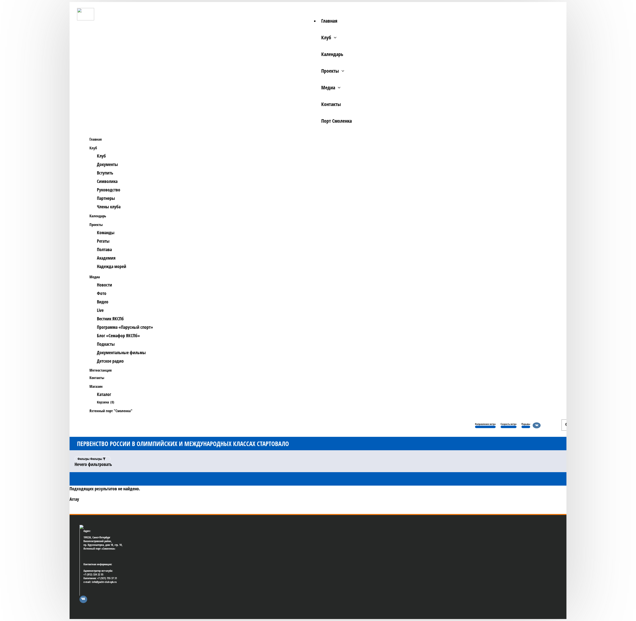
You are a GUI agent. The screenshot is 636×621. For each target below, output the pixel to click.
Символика (107, 181)
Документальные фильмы (121, 352)
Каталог (104, 394)
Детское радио (110, 361)
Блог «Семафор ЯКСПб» (118, 336)
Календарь (332, 54)
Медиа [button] (94, 276)
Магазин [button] (96, 386)
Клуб (326, 37)
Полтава (104, 249)
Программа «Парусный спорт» (125, 327)
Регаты (103, 241)
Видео (102, 302)
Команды (106, 232)
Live (100, 310)
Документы (107, 164)
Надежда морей (111, 266)
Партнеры (106, 198)
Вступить (105, 173)
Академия (106, 258)
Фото (101, 293)
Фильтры (90, 458)
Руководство (108, 190)
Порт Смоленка (336, 120)
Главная (329, 20)
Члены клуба (108, 207)
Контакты (331, 104)
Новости (104, 285)
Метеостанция (100, 370)
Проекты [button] (96, 224)
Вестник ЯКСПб (110, 319)
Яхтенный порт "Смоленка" (110, 410)
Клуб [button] (93, 147)
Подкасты (106, 344)
